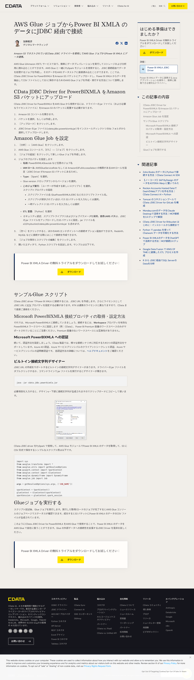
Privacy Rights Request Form (97, 666)
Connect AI (79, 609)
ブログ (146, 614)
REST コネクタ (57, 630)
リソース (147, 618)
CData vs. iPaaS (104, 628)
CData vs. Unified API (107, 633)
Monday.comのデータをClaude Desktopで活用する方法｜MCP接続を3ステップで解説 (161, 213)
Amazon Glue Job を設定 (156, 116)
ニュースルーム (127, 614)
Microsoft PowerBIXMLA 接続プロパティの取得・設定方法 (162, 127)
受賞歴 (123, 618)
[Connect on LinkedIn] (126, 43)
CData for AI (123, 6)
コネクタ (101, 605)
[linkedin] (10, 631)
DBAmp (77, 618)
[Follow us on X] (121, 43)
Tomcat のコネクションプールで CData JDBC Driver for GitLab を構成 (161, 202)
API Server (56, 626)
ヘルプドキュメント (97, 350)
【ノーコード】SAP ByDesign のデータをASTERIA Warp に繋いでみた (161, 182)
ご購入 (153, 6)
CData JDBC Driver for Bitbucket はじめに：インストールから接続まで (161, 223)
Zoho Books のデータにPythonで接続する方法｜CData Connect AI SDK (161, 174)
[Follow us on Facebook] (117, 43)
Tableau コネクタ (59, 643)
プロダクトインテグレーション (107, 611)
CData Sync (79, 605)
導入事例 (147, 609)
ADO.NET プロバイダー (60, 615)
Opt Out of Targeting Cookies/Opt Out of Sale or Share (164, 671)
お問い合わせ (176, 6)
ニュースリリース (127, 609)
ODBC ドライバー (59, 605)
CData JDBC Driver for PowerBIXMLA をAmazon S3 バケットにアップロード (161, 109)
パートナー (102, 624)
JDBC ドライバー (59, 609)
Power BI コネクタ (59, 639)
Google (169, 616)
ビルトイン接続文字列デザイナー (162, 143)
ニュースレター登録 (152, 623)
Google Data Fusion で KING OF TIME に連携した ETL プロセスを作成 (160, 252)
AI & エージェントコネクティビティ (106, 618)
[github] (26, 631)
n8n (167, 626)
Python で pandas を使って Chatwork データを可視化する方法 (160, 231)
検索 (160, 6)
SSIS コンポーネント (83, 614)
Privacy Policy (170, 663)
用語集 (146, 627)
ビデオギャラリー (151, 632)
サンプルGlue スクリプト (156, 121)
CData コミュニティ (152, 605)
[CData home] (15, 6)
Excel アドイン (58, 634)
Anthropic (170, 608)
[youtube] (20, 631)
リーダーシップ (127, 623)
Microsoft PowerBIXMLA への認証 (162, 135)
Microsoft (170, 621)
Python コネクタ (58, 621)
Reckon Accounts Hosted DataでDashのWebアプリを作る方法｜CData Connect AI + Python (160, 191)
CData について (127, 605)
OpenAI (169, 630)
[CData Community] (31, 631)
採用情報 (124, 632)
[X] (15, 631)
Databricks (171, 612)
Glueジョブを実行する (154, 149)
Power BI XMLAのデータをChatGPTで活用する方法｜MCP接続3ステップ (161, 241)
